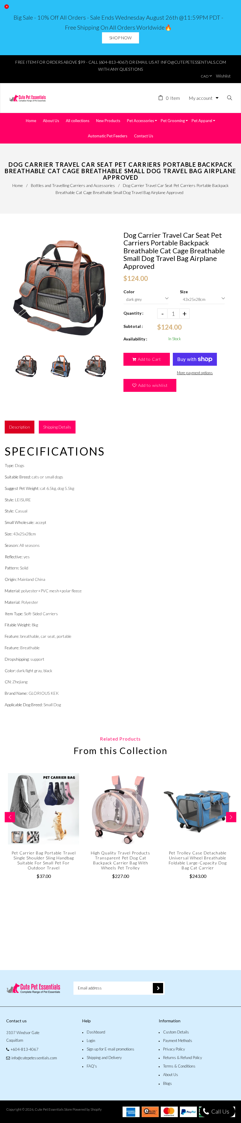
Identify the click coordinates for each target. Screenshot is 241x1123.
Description (19, 426)
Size (184, 291)
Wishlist (223, 75)
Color (129, 291)
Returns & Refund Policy (182, 1057)
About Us (170, 1074)
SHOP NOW (120, 37)
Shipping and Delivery (104, 1057)
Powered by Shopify (87, 1109)
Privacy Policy (174, 1049)
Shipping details (57, 426)
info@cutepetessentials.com (34, 1057)
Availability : (135, 338)
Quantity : (133, 313)
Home (17, 185)
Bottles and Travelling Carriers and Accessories (73, 185)
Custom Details (176, 1032)
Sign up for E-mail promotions (110, 1049)
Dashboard (96, 1032)
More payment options (195, 372)
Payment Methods (177, 1040)
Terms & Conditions (179, 1066)
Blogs (167, 1083)
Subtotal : (133, 326)
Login (91, 1040)
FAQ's (92, 1066)
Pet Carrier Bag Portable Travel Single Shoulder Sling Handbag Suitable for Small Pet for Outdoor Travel (43, 860)
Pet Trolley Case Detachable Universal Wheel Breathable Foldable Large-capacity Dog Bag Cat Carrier (198, 860)
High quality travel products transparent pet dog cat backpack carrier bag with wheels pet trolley (120, 860)
